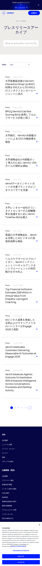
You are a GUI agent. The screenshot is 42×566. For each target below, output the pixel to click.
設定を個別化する (7, 518)
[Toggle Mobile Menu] (4, 13)
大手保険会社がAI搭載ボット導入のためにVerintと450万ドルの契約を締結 (20, 162)
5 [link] (25, 408)
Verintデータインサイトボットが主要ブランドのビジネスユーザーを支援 (20, 186)
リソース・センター (8, 449)
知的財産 (5, 497)
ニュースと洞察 (7, 444)
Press (24, 21)
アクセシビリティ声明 (9, 510)
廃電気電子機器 (7, 485)
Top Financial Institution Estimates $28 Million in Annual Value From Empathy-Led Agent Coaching (18, 295)
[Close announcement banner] (38, 5)
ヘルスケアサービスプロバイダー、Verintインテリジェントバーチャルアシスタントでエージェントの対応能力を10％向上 (20, 265)
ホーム (19, 21)
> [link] (29, 408)
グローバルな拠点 (7, 461)
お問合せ (34, 13)
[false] (39, 524)
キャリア (5, 453)
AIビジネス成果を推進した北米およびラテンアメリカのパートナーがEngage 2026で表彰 (20, 324)
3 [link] (18, 408)
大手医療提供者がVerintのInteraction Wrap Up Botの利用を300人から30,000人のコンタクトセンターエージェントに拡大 (20, 87)
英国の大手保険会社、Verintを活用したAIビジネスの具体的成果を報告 (20, 238)
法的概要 (5, 476)
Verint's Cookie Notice (18, 546)
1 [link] (11, 408)
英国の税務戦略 (7, 506)
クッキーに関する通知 (9, 489)
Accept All (21, 562)
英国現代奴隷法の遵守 (9, 501)
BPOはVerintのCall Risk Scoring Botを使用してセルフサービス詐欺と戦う (20, 114)
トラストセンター (7, 514)
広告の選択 (5, 493)
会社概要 (5, 440)
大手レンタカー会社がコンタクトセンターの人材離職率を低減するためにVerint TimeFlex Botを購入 (20, 212)
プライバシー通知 (7, 480)
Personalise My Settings (21, 550)
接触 (3, 457)
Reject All (21, 556)
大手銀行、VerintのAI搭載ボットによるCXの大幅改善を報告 (20, 138)
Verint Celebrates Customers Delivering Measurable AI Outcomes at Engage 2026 (20, 351)
